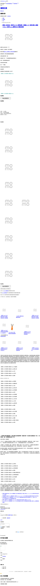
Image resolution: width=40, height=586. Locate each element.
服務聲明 (30, 571)
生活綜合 (9, 16)
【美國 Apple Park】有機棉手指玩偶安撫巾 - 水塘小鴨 (4, 331)
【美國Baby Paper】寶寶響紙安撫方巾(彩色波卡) (4, 349)
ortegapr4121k (2, 509)
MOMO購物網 (6, 290)
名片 (3, 20)
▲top (1, 519)
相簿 (3, 18)
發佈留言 (2, 528)
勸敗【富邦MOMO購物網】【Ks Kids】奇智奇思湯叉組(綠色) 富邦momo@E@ (16, 499)
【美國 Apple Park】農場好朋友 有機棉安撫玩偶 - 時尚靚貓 (35, 316)
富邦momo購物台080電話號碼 (9, 51)
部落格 (3, 19)
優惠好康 (3, 8)
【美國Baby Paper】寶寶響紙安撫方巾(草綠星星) (27, 333)
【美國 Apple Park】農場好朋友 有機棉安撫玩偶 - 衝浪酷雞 (4, 316)
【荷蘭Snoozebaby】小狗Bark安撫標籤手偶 (35, 349)
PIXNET (12, 571)
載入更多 (2, 521)
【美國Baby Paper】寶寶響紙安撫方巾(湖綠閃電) (19, 349)
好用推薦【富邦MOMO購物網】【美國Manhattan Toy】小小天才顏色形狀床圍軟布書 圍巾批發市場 (20, 496)
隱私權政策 (26, 571)
